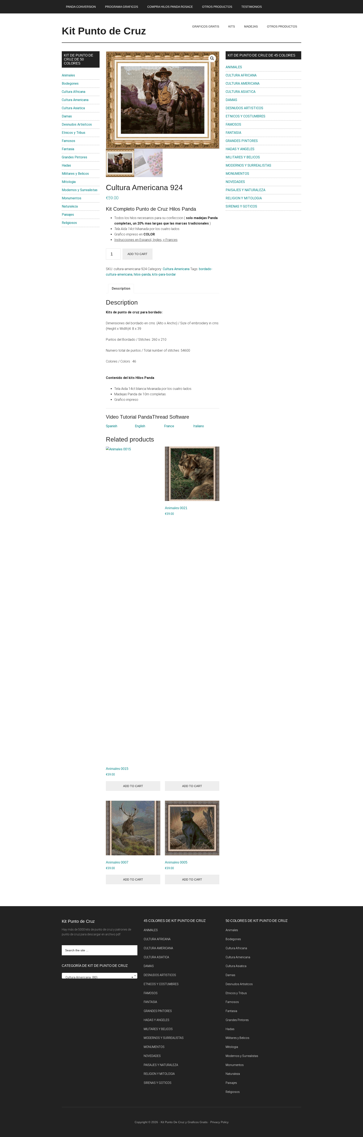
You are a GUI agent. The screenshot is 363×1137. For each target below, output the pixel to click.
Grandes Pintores (74, 157)
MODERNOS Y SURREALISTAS (248, 165)
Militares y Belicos (75, 174)
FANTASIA (233, 133)
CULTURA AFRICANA (241, 75)
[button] (212, 58)
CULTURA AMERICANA (242, 83)
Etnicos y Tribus (73, 133)
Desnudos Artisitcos (77, 124)
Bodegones (70, 83)
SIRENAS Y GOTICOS (241, 206)
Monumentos (71, 198)
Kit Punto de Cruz (104, 31)
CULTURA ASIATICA (240, 92)
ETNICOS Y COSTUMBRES (245, 116)
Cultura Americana (176, 269)
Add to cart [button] (133, 786)
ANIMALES (234, 67)
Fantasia (68, 149)
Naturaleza (70, 206)
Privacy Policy (219, 1122)
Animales (68, 75)
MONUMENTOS (237, 174)
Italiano (198, 426)
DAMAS (231, 100)
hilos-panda (142, 274)
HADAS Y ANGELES (240, 149)
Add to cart (137, 254)
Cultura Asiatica (73, 108)
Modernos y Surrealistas (79, 190)
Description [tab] (121, 288)
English (140, 426)
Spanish (111, 426)
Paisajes (68, 215)
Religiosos (69, 223)
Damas (67, 116)
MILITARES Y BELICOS (243, 157)
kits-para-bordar (164, 274)
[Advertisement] (263, 248)
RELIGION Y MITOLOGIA (244, 198)
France (169, 426)
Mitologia (69, 182)
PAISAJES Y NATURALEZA (245, 190)
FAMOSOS (233, 124)
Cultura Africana (73, 92)
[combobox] (99, 976)
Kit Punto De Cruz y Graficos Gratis (184, 1122)
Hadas (66, 165)
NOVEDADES (235, 182)
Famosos (68, 141)
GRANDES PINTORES (242, 141)
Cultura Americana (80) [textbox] (98, 977)
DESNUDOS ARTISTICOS (244, 108)
